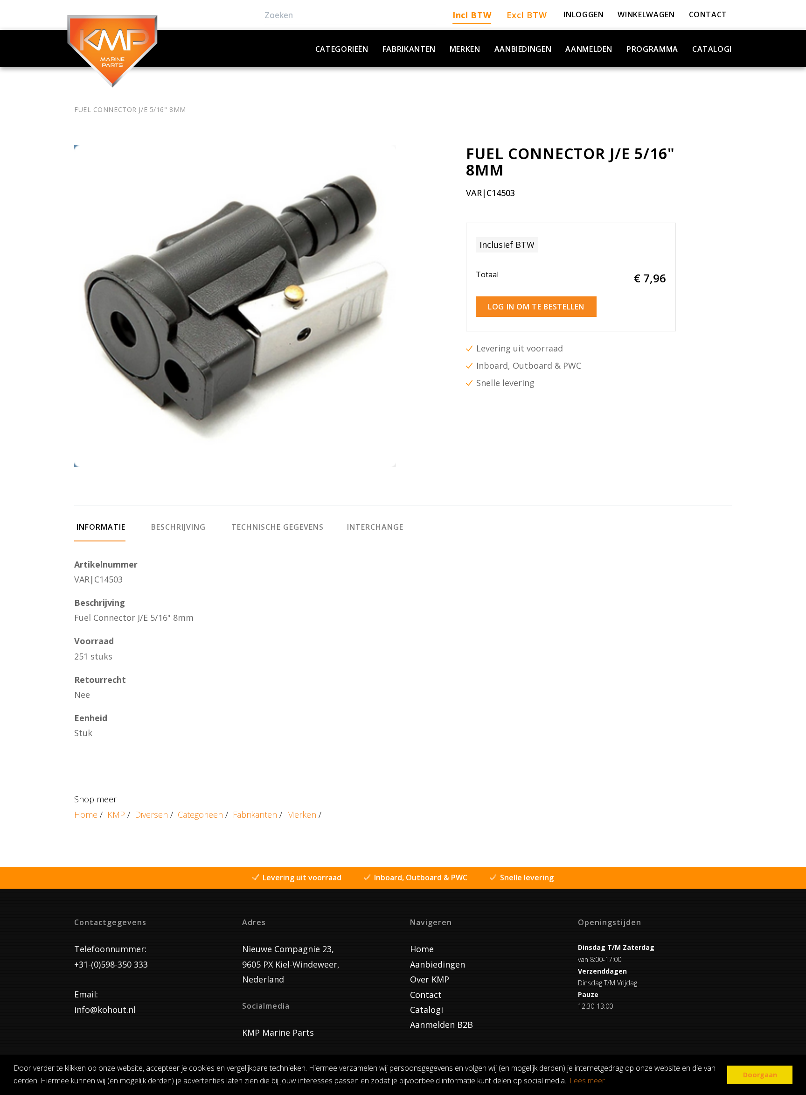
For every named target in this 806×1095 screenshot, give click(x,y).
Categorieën (341, 49)
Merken (465, 49)
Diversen (151, 814)
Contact (426, 994)
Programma (652, 49)
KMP (116, 814)
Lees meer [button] (587, 1080)
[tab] (99, 531)
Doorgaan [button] (760, 1074)
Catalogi (712, 49)
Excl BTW (527, 15)
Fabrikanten (409, 49)
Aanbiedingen (523, 49)
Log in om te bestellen (536, 307)
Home (85, 814)
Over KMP (429, 979)
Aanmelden (588, 49)
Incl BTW (472, 15)
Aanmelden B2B (441, 1024)
